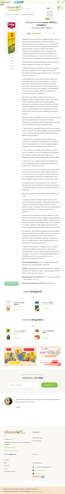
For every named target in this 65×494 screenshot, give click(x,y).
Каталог (6, 460)
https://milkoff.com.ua (11, 451)
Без (11, 57)
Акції (5, 462)
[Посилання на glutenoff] (7, 2)
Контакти (35, 454)
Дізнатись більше (37, 491)
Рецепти (6, 465)
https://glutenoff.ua (10, 447)
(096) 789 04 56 (39, 473)
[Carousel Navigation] (32, 420)
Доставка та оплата (9, 471)
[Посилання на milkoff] (20, 2)
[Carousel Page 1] (31, 326)
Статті (6, 468)
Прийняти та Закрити (53, 490)
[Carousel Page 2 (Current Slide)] (32, 326)
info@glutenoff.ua (40, 470)
